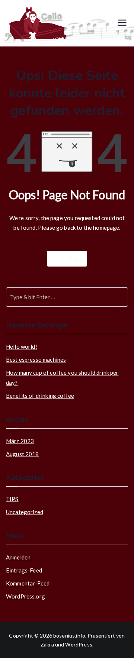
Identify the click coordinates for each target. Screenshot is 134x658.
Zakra (47, 644)
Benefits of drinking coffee (40, 395)
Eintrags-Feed (24, 570)
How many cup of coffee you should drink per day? (62, 377)
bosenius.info (69, 635)
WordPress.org (25, 596)
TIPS (12, 499)
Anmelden (18, 557)
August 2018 (22, 454)
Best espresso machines (36, 359)
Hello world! (21, 346)
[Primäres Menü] (122, 23)
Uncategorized (24, 512)
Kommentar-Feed (28, 583)
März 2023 (20, 441)
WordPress (78, 644)
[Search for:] (67, 297)
